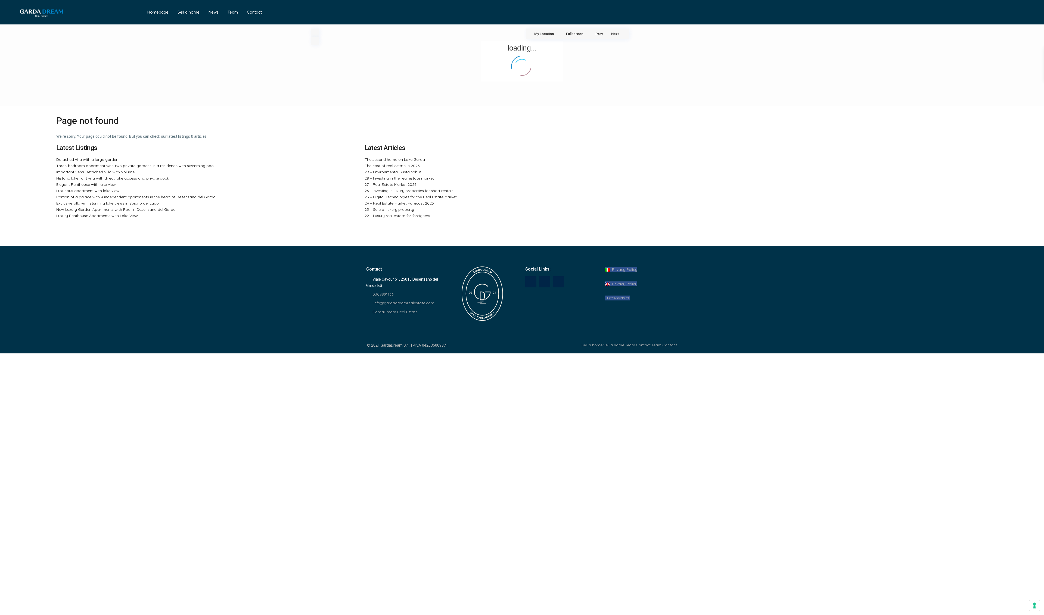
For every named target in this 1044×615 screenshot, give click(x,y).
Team (233, 12)
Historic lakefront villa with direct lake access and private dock (112, 178)
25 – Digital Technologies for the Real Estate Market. (411, 196)
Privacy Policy (623, 269)
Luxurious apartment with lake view (87, 190)
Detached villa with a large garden (87, 159)
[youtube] (544, 281)
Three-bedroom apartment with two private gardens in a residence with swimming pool (135, 165)
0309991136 (382, 294)
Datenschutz (617, 298)
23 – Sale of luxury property (389, 209)
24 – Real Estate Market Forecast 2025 (399, 203)
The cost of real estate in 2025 (392, 165)
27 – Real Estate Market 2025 (391, 184)
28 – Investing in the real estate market (399, 178)
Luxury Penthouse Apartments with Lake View (97, 215)
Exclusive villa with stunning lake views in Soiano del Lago (107, 203)
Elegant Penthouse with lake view (86, 184)
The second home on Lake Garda (395, 159)
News (214, 12)
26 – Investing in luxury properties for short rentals (409, 190)
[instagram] (558, 281)
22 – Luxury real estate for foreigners (397, 215)
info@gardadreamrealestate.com (403, 302)
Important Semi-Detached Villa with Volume (95, 172)
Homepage (158, 12)
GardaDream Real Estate (395, 311)
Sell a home (189, 12)
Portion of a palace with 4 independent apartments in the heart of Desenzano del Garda (136, 196)
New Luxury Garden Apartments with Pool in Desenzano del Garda (116, 209)
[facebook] (530, 281)
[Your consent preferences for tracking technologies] (1034, 605)
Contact (254, 12)
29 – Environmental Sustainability (394, 172)
